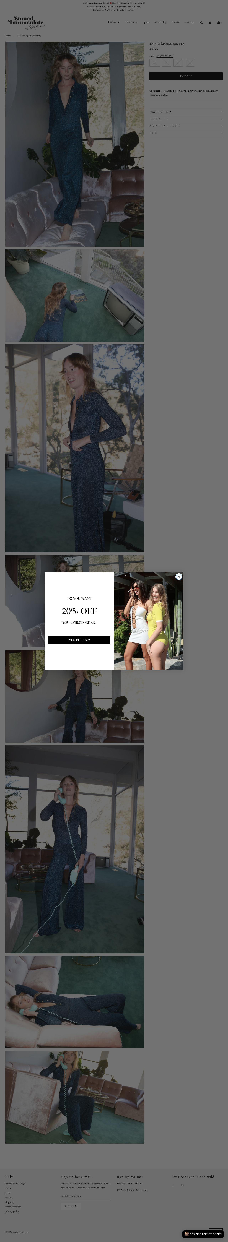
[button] (203, 1234)
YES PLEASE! (79, 639)
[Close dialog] (179, 577)
